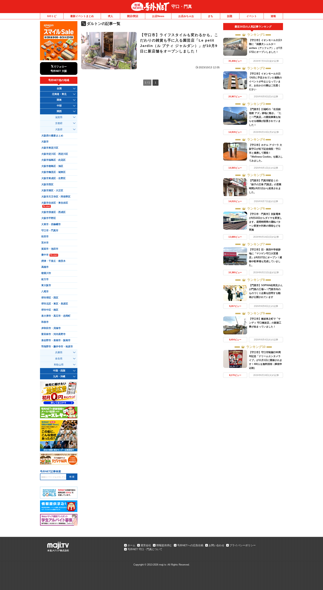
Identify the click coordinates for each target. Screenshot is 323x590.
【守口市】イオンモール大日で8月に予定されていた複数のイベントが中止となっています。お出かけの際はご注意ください (265, 81)
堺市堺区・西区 (49, 297)
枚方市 (45, 279)
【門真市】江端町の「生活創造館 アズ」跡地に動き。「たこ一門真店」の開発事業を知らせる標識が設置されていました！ (265, 117)
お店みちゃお (186, 16)
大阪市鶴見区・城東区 (53, 172)
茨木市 (45, 242)
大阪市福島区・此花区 (53, 160)
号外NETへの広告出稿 (190, 545)
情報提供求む (164, 545)
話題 (229, 16)
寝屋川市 (46, 273)
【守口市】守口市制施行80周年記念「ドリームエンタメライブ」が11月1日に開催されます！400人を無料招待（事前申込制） (265, 360)
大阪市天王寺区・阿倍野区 (55, 196)
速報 (273, 16)
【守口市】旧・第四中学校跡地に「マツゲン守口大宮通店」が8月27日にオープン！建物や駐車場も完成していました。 (265, 257)
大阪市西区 (47, 184)
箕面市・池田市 (49, 249)
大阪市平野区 (48, 218)
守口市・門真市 (49, 230)
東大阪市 (46, 285)
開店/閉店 (132, 16)
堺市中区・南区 (49, 310)
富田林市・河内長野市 (53, 334)
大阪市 (45, 141)
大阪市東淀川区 (49, 148)
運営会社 (146, 545)
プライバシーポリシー (243, 545)
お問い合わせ (216, 545)
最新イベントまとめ (82, 16)
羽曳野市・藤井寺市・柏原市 (57, 346)
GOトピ (51, 16)
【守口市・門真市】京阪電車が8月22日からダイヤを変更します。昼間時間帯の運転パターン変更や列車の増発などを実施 (265, 222)
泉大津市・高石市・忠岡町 (55, 316)
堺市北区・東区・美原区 (54, 303)
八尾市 (45, 291)
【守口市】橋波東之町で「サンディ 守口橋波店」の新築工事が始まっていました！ (265, 322)
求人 (110, 16)
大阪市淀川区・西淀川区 (54, 154)
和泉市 (45, 322)
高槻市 (45, 267)
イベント (251, 16)
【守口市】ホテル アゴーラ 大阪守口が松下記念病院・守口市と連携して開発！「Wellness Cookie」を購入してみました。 (266, 153)
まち (210, 16)
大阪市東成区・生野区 (53, 178)
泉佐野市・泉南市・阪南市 (55, 340)
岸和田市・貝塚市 (51, 328)
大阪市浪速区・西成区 (53, 212)
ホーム (131, 545)
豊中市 (49, 255)
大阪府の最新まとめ (52, 135)
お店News (158, 16)
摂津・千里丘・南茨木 (53, 261)
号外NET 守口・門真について (144, 549)
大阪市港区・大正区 (52, 190)
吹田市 (45, 236)
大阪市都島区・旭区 (52, 166)
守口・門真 (181, 6)
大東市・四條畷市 (51, 224)
